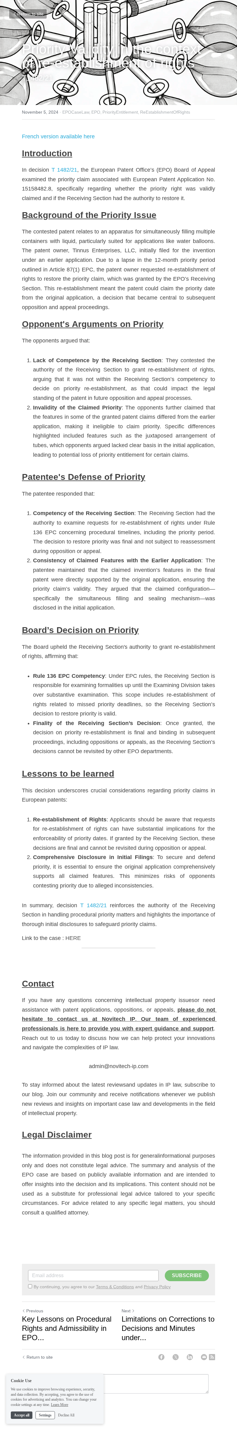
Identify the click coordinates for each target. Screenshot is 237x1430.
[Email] (204, 1357)
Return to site (30, 13)
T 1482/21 (64, 170)
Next (126, 1310)
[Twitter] (176, 1357)
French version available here (58, 136)
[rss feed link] (212, 1357)
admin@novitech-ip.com (118, 1066)
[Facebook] (161, 1357)
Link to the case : (43, 938)
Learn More (59, 1405)
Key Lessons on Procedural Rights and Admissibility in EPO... (66, 1328)
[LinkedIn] (190, 1357)
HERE (73, 938)
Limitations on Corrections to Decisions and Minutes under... (168, 1328)
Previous (34, 1310)
